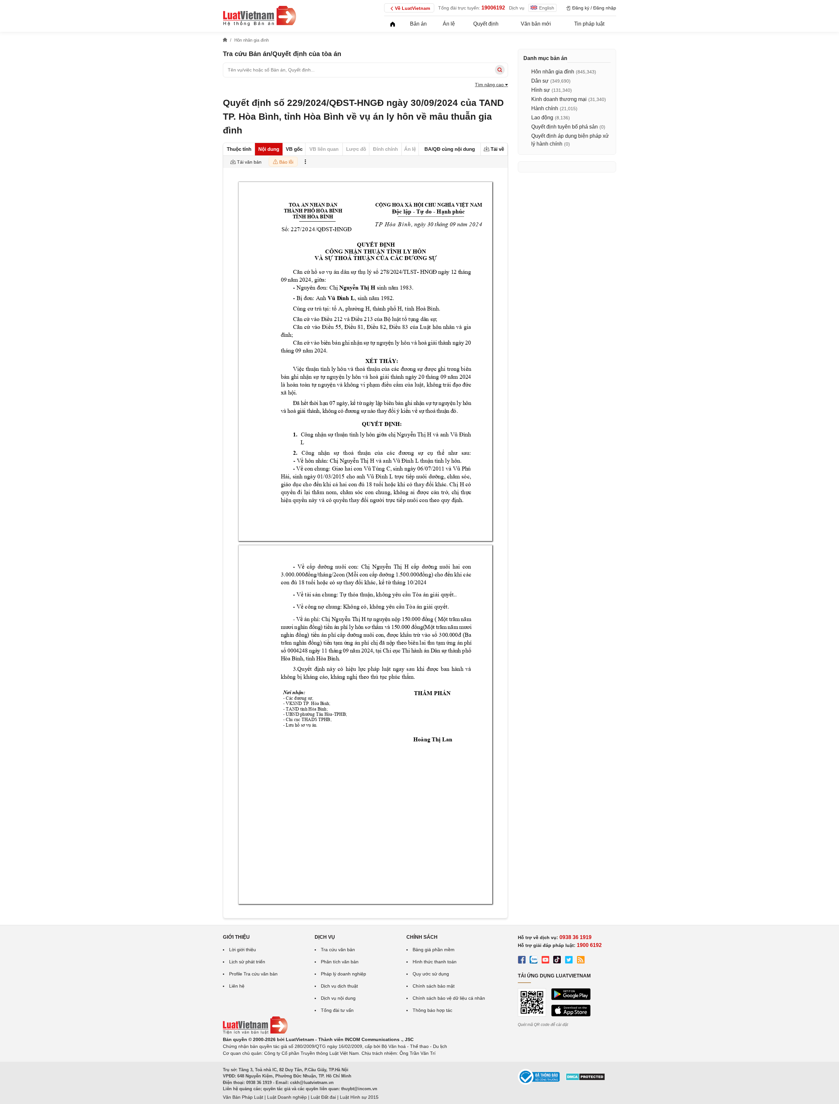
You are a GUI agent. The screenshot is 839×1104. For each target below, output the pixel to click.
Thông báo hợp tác (432, 1010)
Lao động (542, 117)
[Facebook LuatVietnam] (522, 961)
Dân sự (540, 81)
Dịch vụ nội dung (338, 998)
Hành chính (544, 108)
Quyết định (485, 24)
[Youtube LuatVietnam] (545, 961)
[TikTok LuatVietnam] (557, 961)
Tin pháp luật (589, 24)
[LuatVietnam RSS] (581, 961)
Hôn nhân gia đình (552, 71)
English (546, 7)
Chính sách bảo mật (434, 986)
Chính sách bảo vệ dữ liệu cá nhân (449, 998)
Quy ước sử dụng (431, 973)
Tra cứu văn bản (338, 949)
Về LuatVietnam (412, 8)
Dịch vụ (516, 7)
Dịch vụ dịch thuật (339, 986)
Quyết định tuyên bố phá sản (564, 127)
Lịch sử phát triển (247, 961)
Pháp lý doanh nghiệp (343, 973)
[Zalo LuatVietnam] (533, 961)
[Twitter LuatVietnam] (569, 961)
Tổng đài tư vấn (337, 1010)
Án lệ (449, 24)
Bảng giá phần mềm (434, 949)
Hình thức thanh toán (435, 961)
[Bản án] (259, 16)
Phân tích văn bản (340, 961)
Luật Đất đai (323, 1097)
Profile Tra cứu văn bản (253, 973)
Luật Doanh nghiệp (287, 1097)
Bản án (418, 24)
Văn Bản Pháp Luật (243, 1097)
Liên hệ (236, 986)
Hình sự (540, 90)
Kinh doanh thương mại (559, 99)
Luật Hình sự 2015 (359, 1097)
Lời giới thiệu (242, 949)
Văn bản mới (536, 24)
